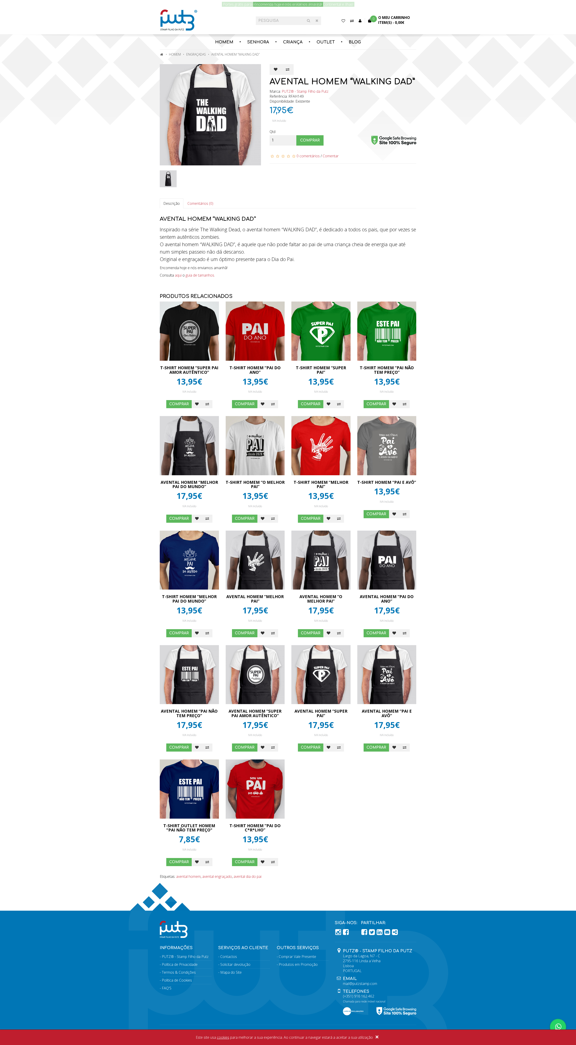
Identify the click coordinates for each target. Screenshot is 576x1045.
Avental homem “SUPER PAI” (321, 713)
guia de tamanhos (200, 275)
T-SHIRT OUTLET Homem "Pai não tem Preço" (189, 828)
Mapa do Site (231, 972)
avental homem (188, 876)
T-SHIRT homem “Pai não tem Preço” (387, 370)
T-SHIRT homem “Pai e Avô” (386, 482)
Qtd (272, 131)
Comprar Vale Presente (297, 956)
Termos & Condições (179, 972)
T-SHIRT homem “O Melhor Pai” (255, 484)
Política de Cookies (177, 980)
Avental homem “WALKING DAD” (235, 54)
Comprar (310, 140)
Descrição (171, 203)
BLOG (355, 42)
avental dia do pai (247, 876)
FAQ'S (166, 988)
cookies (223, 1037)
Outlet (326, 42)
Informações (176, 948)
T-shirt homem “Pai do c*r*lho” (255, 828)
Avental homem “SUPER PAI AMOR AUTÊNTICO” (255, 713)
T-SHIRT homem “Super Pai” (321, 370)
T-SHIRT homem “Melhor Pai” (321, 484)
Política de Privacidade (180, 964)
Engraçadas (196, 54)
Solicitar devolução (235, 964)
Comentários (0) (200, 203)
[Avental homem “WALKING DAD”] (211, 114)
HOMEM (224, 42)
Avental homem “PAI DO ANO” (387, 599)
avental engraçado (217, 876)
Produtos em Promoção (298, 964)
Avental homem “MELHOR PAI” (255, 599)
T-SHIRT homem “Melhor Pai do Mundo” (189, 599)
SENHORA (258, 42)
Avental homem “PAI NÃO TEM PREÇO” (189, 713)
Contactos (228, 956)
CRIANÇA (293, 42)
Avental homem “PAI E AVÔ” (387, 713)
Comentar (331, 155)
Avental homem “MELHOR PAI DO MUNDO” (189, 484)
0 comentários (308, 155)
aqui (178, 275)
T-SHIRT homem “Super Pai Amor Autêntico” (189, 370)
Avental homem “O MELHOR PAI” (320, 599)
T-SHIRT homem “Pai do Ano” (255, 370)
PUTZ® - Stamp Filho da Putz (305, 91)
